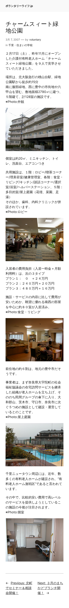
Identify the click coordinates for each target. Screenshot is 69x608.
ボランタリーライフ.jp (19, 5)
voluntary (35, 39)
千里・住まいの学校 (20, 45)
